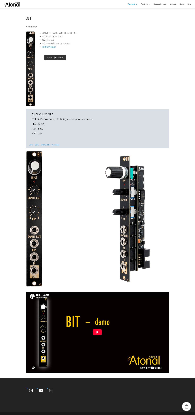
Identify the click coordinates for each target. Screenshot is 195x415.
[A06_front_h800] (30, 69)
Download (56, 144)
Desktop (144, 4)
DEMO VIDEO (49, 46)
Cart (189, 4)
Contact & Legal (160, 4)
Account (173, 4)
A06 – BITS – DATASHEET (39, 144)
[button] (186, 406)
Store (182, 4)
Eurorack (131, 4)
